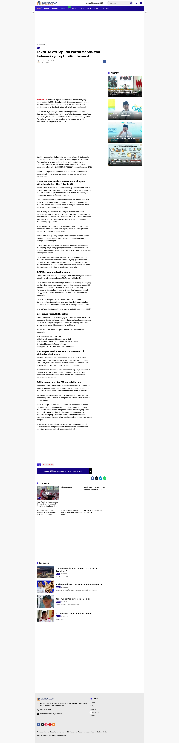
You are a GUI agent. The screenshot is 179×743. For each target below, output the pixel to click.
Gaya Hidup (95, 712)
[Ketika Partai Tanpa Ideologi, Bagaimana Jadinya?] (45, 587)
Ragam (93, 709)
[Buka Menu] (141, 3)
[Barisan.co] (47, 3)
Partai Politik (49, 465)
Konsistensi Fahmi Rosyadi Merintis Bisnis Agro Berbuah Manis (71, 512)
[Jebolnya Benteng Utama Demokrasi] (45, 601)
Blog (38, 48)
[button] (131, 3)
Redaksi (44, 60)
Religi (92, 706)
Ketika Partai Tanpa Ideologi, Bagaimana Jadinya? (79, 584)
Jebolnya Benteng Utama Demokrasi (73, 599)
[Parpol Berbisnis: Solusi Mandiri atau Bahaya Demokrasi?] (45, 572)
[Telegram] (100, 478)
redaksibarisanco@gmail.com (51, 714)
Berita (58, 574)
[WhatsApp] (104, 478)
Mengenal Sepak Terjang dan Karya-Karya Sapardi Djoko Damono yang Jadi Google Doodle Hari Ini (46, 512)
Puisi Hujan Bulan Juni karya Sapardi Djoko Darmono (94, 488)
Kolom (58, 587)
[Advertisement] (89, 27)
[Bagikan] (104, 61)
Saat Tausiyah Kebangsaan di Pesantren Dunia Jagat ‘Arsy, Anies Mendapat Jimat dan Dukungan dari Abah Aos (47, 504)
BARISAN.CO (42, 99)
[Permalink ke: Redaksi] (39, 61)
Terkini (93, 703)
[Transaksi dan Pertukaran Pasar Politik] (45, 616)
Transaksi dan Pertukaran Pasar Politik (74, 613)
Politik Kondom (66, 487)
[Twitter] (96, 478)
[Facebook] (92, 478)
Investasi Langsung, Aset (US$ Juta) (93, 511)
